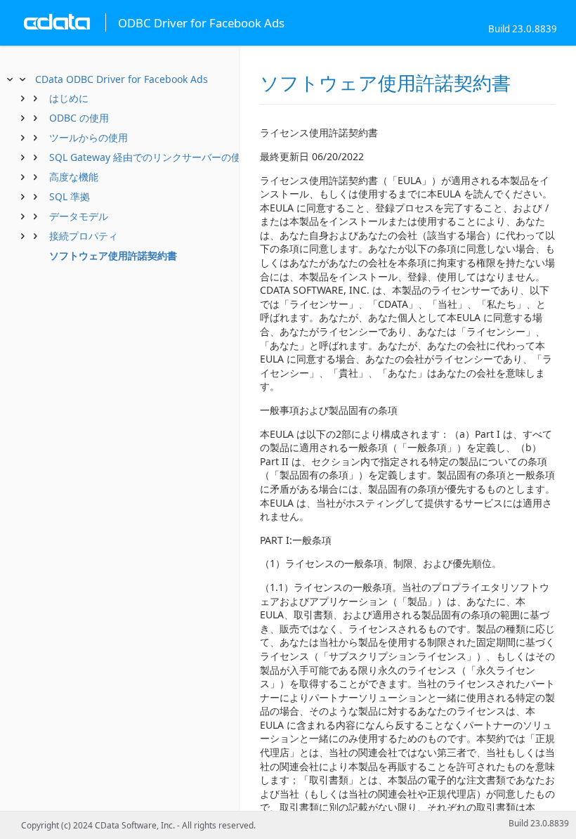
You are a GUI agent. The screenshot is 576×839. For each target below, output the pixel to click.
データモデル (78, 216)
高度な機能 (73, 176)
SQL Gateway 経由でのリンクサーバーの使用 (150, 157)
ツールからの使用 (88, 137)
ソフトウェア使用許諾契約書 (113, 255)
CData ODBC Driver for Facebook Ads (121, 79)
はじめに (69, 98)
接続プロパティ (83, 235)
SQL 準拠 (69, 196)
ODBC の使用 (79, 117)
